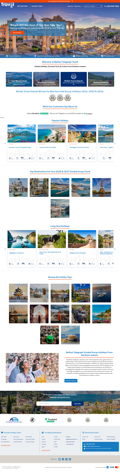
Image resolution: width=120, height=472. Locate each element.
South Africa (57, 439)
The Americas (69, 444)
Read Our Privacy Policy (60, 409)
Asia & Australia (70, 442)
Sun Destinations (5, 442)
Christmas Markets (30, 439)
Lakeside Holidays (17, 442)
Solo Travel (3, 437)
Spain (55, 442)
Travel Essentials (99, 439)
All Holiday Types (5, 445)
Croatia (55, 437)
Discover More (17, 33)
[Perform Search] (101, 6)
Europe (68, 437)
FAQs (83, 439)
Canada (56, 447)
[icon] (72, 1)
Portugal (44, 444)
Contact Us (85, 437)
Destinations (22, 6)
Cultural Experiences (18, 439)
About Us (70, 6)
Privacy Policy (63, 467)
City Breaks (4, 439)
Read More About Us (71, 381)
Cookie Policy (69, 467)
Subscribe (77, 403)
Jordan (55, 444)
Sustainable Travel (48, 467)
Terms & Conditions (56, 467)
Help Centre (77, 6)
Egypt (43, 447)
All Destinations (46, 450)
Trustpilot (2, 117)
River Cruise (16, 437)
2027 (23, 151)
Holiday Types (37, 6)
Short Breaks (29, 437)
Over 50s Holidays (30, 442)
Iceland (43, 439)
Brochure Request (111, 439)
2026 (18, 151)
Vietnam (44, 442)
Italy (43, 437)
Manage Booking (111, 437)
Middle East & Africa (71, 439)
